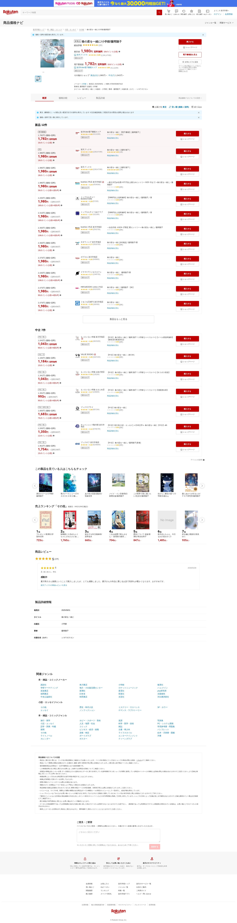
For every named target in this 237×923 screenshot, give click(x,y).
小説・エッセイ (70, 30)
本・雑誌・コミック (54, 30)
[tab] (44, 98)
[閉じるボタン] (203, 35)
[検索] (159, 12)
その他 (81, 30)
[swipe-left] (35, 486)
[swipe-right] (202, 486)
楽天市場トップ (38, 30)
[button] (176, 12)
